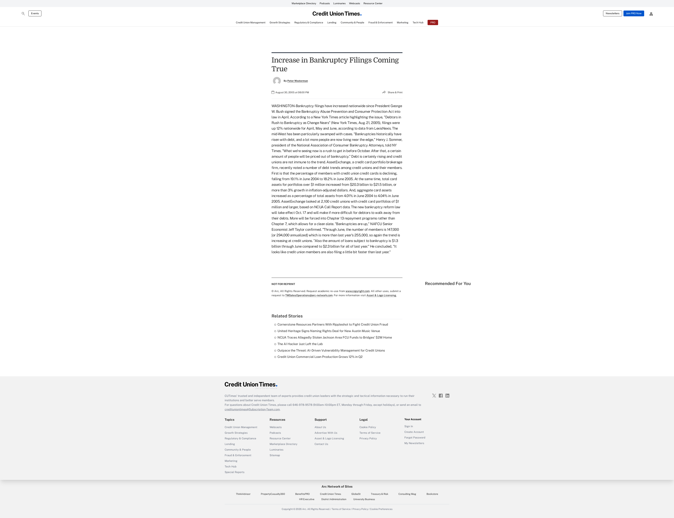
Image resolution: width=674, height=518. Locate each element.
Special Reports (235, 472)
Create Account (414, 431)
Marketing (231, 460)
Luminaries (339, 3)
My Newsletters (414, 443)
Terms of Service (370, 432)
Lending (230, 443)
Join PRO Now (634, 13)
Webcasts (354, 3)
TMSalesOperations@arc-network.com (309, 295)
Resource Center (373, 3)
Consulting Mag (407, 494)
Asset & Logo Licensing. (381, 295)
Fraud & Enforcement (238, 455)
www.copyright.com (358, 291)
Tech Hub (230, 466)
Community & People (238, 449)
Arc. (304, 509)
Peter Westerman (297, 80)
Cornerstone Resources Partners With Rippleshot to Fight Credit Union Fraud (332, 324)
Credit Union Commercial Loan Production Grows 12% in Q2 (320, 357)
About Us (320, 427)
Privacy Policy (368, 438)
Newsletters (612, 13)
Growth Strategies (236, 432)
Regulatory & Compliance (240, 438)
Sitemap (275, 455)
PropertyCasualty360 (273, 494)
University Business (364, 499)
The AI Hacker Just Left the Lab (300, 344)
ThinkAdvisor (243, 494)
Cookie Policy (367, 427)
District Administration (333, 499)
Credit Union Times (330, 494)
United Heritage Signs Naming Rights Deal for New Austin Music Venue (328, 331)
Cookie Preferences (381, 509)
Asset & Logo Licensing (329, 438)
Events (35, 13)
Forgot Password (414, 437)
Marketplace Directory (304, 3)
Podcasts (325, 3)
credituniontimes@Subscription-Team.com (252, 409)
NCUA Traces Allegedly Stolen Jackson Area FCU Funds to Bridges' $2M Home (334, 337)
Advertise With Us (326, 432)
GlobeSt (356, 494)
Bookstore (432, 494)
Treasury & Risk (379, 494)
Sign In (408, 426)
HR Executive (306, 499)
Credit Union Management (241, 427)
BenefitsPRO (302, 494)
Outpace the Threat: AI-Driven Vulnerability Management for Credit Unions (331, 350)
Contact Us (321, 443)
